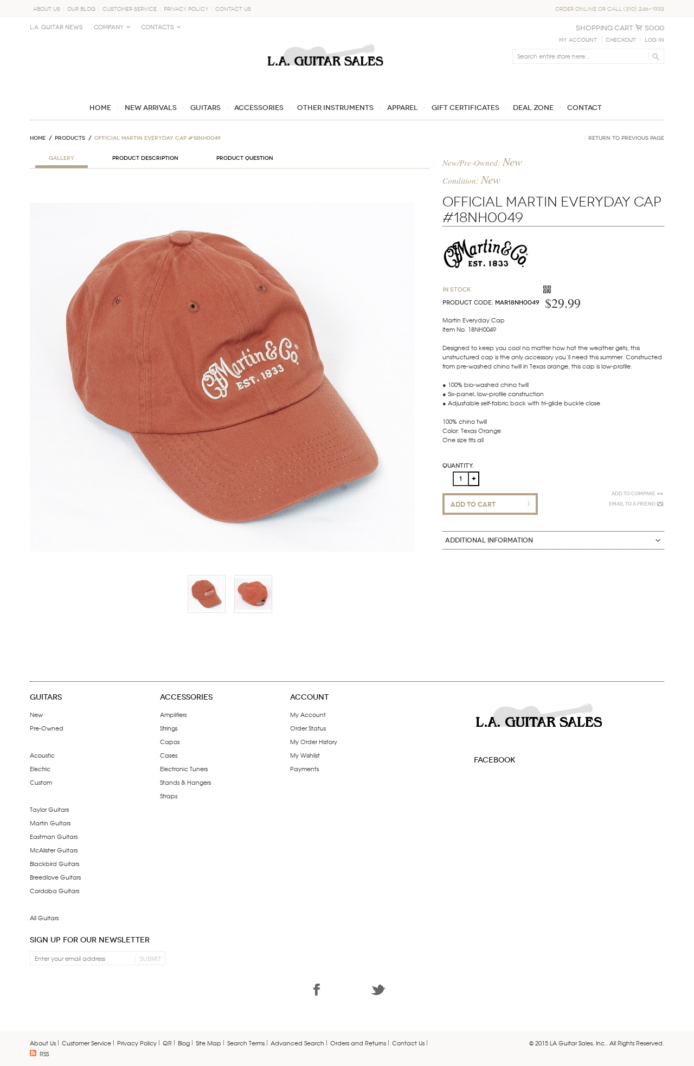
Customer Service (129, 9)
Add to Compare (634, 493)
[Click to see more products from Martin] (485, 234)
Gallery (61, 158)
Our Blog (81, 9)
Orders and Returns (358, 1042)
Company (109, 27)
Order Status (308, 727)
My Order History (313, 741)
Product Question (244, 158)
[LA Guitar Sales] (325, 39)
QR (167, 1042)
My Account (578, 40)
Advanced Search (297, 1042)
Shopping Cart (604, 28)
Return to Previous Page (626, 138)
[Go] (654, 56)
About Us (46, 9)
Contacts (157, 27)
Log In (654, 40)
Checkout (621, 40)
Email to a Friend (632, 504)
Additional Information (489, 540)
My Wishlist (305, 755)
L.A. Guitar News (56, 27)
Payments (304, 768)
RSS (44, 1053)
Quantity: (458, 465)
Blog (184, 1042)
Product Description (145, 158)
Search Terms (246, 1042)
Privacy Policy (186, 9)
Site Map (208, 1042)
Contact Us (233, 9)
